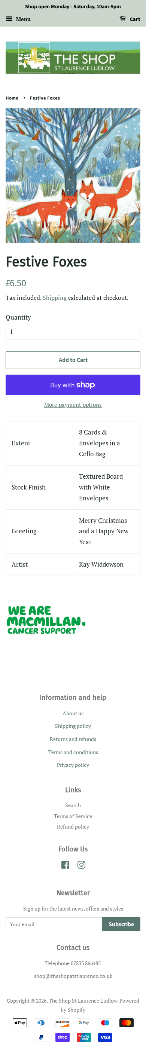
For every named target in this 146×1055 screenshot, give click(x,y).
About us (73, 713)
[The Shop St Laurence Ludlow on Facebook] (65, 866)
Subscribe (121, 924)
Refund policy (73, 826)
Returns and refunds (73, 739)
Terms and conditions (73, 752)
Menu (23, 18)
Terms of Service (73, 816)
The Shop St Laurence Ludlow (83, 1000)
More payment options (73, 404)
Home (12, 98)
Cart (134, 19)
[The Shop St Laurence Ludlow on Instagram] (81, 866)
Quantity (18, 317)
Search (73, 805)
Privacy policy (73, 764)
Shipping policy (73, 725)
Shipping (55, 297)
